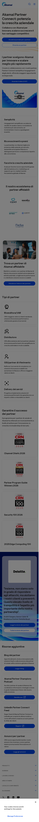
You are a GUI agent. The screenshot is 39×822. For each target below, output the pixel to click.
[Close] (35, 802)
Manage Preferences (9, 816)
